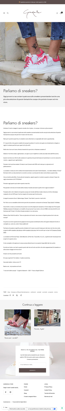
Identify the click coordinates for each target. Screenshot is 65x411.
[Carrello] (61, 13)
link (56, 173)
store (22, 243)
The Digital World (22, 402)
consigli (39, 292)
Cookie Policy (48, 390)
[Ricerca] (7, 13)
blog (9, 292)
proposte (50, 292)
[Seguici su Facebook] (5, 392)
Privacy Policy (48, 387)
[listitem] (13, 295)
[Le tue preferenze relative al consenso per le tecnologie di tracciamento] (62, 408)
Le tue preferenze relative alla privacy (39, 409)
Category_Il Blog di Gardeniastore (20, 292)
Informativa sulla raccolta (17, 409)
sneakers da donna (17, 230)
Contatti (26, 390)
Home (25, 387)
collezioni (33, 292)
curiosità (44, 292)
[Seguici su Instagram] (10, 392)
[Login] (57, 13)
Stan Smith (51, 202)
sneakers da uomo (31, 230)
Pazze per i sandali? (11, 338)
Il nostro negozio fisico (30, 396)
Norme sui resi (48, 396)
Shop (25, 393)
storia (56, 292)
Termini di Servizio (49, 393)
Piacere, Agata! (39, 329)
